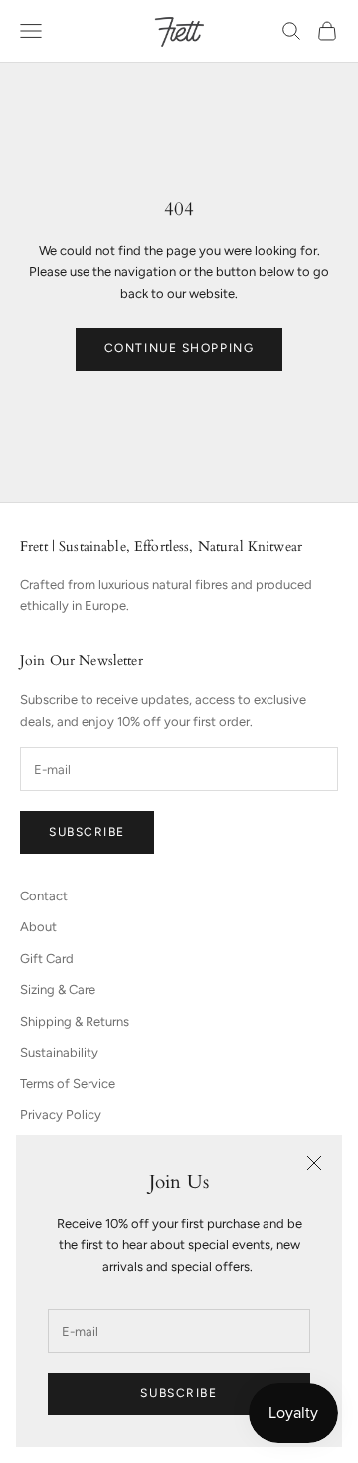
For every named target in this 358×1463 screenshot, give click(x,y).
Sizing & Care (57, 989)
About (38, 926)
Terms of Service (67, 1083)
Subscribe (178, 1393)
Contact (44, 896)
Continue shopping (179, 348)
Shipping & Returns (74, 1021)
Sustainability (59, 1052)
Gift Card (47, 958)
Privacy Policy (60, 1114)
